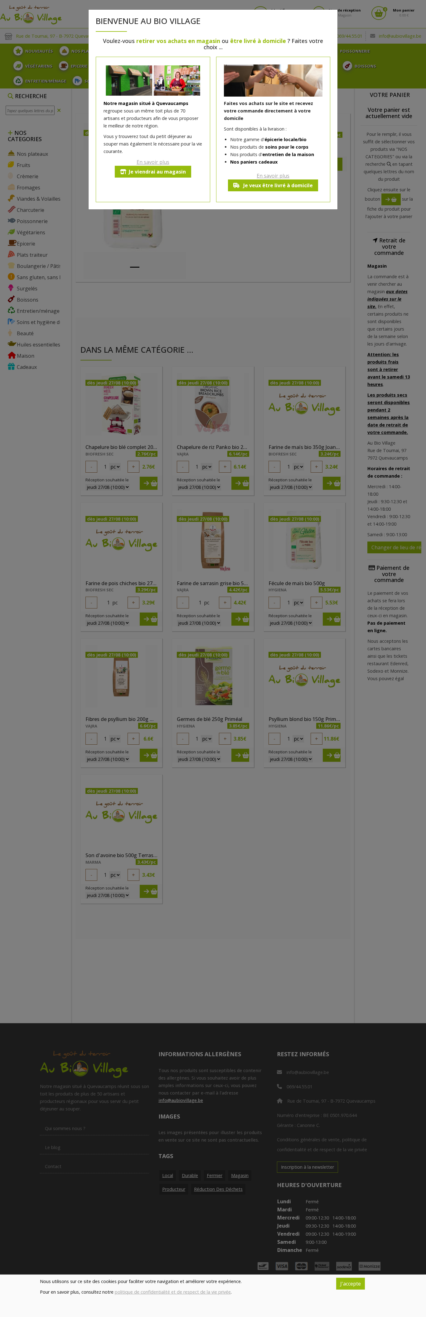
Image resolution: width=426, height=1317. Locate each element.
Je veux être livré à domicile (277, 185)
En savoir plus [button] (153, 162)
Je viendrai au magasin (157, 171)
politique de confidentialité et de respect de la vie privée (173, 1292)
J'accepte (350, 1283)
